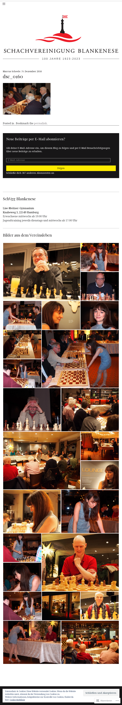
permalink (40, 123)
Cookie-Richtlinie (17, 700)
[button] (41, 272)
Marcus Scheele (12, 71)
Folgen (61, 168)
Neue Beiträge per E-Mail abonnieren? (35, 139)
